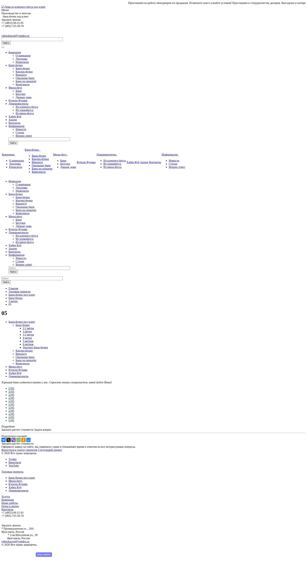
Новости (21, 129)
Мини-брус (15, 87)
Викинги (21, 74)
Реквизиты (22, 62)
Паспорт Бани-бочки (35, 347)
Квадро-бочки (24, 71)
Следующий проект (50, 449)
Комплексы (22, 84)
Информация (16, 126)
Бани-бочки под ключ (22, 321)
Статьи (20, 132)
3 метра (27, 331)
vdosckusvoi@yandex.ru (15, 35)
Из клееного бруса (27, 106)
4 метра (27, 337)
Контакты (14, 122)
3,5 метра (28, 334)
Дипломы (21, 58)
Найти (6, 43)
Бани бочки (23, 325)
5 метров (28, 341)
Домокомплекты (18, 103)
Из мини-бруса (25, 113)
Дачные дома (23, 97)
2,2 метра (28, 328)
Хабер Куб (15, 116)
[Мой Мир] (28, 440)
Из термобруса (24, 110)
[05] (11, 388)
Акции (13, 119)
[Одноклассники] (23, 440)
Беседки (20, 94)
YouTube (14, 465)
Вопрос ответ (24, 135)
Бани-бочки (16, 65)
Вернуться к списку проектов (19, 449)
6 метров (28, 344)
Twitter (13, 459)
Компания (15, 52)
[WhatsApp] (18, 440)
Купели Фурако (18, 100)
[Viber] (13, 440)
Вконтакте (15, 462)
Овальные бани (25, 78)
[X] (8, 440)
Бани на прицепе (26, 81)
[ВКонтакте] (3, 440)
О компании (23, 55)
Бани (19, 90)
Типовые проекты (12, 471)
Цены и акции (10, 506)
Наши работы (9, 502)
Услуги (5, 496)
